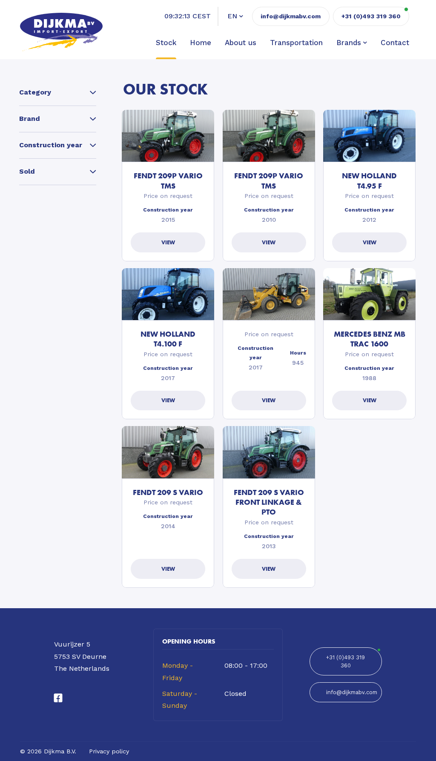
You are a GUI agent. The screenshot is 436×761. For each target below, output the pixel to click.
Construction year (50, 145)
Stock (166, 42)
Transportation (296, 42)
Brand (29, 118)
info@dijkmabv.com (291, 16)
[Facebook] (58, 698)
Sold (27, 171)
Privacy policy (109, 751)
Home (200, 42)
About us (240, 42)
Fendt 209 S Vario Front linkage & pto (269, 502)
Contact (395, 42)
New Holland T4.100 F (168, 339)
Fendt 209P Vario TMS (168, 180)
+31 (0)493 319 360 (345, 661)
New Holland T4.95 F (369, 180)
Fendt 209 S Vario (168, 492)
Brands (348, 42)
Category (35, 92)
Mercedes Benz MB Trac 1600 (369, 339)
